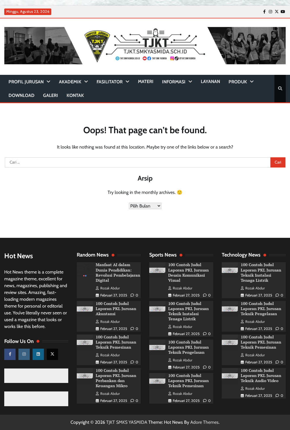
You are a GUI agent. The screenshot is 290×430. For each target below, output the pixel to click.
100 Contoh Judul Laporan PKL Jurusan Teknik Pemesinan (116, 342)
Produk (238, 81)
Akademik (70, 81)
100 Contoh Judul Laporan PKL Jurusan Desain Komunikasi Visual (188, 272)
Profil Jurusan (26, 81)
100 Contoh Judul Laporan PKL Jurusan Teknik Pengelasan (188, 347)
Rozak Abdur (110, 288)
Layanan (210, 81)
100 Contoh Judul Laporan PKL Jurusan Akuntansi (116, 308)
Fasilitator (110, 81)
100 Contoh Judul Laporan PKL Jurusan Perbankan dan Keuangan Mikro (116, 378)
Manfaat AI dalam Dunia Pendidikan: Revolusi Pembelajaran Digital (118, 272)
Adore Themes (204, 422)
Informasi (173, 81)
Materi (145, 81)
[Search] (280, 88)
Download (21, 95)
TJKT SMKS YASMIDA (126, 422)
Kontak (75, 95)
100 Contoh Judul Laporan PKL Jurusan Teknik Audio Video (261, 375)
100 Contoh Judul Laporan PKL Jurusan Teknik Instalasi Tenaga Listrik (188, 311)
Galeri (50, 95)
